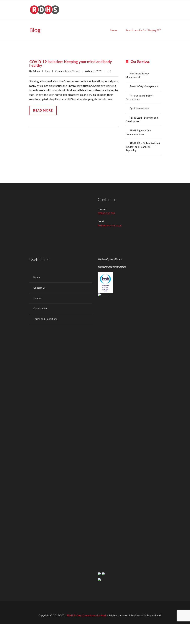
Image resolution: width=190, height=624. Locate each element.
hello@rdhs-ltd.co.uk (110, 225)
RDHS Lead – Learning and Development (142, 119)
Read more (43, 110)
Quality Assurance (139, 108)
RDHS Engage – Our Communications (138, 132)
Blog (47, 71)
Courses (37, 298)
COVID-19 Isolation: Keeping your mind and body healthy (70, 63)
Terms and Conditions (45, 318)
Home (113, 30)
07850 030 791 (106, 213)
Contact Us (39, 287)
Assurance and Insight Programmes (139, 97)
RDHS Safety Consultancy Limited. (86, 615)
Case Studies (40, 308)
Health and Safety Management (137, 75)
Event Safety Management (144, 86)
